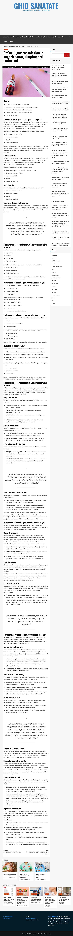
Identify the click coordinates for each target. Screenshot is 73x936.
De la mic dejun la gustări (58, 201)
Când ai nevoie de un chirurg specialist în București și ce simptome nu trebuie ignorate (59, 116)
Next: (38, 852)
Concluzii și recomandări (12, 115)
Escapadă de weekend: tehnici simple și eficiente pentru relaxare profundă (60, 215)
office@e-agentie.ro (31, 918)
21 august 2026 (10, 903)
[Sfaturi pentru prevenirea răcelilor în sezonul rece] (26, 867)
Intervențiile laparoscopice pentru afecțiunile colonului (60, 82)
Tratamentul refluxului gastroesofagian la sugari (19, 112)
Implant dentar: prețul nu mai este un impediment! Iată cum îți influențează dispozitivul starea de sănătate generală (60, 224)
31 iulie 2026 (38, 902)
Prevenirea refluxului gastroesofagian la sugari (19, 110)
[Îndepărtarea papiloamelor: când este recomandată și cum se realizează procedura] (50, 891)
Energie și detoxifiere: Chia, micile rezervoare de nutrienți (60, 178)
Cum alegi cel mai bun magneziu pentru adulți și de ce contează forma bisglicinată (59, 207)
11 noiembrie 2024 (27, 879)
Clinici (53, 263)
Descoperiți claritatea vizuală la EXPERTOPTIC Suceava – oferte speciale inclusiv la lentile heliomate (60, 170)
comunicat (7, 64)
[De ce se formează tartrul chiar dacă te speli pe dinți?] (64, 891)
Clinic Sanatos (6, 918)
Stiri (53, 300)
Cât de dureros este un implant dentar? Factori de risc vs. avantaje (60, 231)
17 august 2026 (24, 905)
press (22, 879)
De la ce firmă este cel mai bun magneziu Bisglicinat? (59, 137)
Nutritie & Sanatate (7, 916)
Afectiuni (5, 49)
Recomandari (54, 37)
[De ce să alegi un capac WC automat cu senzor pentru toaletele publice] (8, 891)
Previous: (12, 851)
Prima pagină (5, 46)
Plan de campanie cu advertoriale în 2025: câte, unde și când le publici (60, 244)
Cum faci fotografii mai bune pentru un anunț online (59, 122)
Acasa (5, 37)
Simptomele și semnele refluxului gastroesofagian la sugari (22, 107)
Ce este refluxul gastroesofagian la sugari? (17, 104)
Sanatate (10, 37)
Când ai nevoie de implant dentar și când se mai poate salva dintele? (60, 102)
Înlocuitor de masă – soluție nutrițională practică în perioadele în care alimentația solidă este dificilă (60, 194)
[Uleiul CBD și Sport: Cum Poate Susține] (9, 867)
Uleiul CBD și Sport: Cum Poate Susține (10, 875)
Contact (11, 41)
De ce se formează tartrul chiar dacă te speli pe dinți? (59, 96)
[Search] (70, 36)
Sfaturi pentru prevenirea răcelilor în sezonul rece (25, 876)
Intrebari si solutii (40, 37)
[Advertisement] (36, 24)
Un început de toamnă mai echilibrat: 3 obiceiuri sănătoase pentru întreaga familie (60, 75)
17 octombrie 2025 (13, 877)
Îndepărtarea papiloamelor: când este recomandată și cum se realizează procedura (60, 89)
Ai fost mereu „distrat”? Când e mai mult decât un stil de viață (60, 162)
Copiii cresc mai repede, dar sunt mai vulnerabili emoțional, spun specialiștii (60, 130)
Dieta (53, 269)
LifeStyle (54, 280)
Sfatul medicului (17, 37)
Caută (53, 49)
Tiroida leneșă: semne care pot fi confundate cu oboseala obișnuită (60, 108)
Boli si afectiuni (30, 37)
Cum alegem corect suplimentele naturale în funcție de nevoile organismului (60, 185)
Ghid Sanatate (36, 5)
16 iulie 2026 (48, 906)
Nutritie (54, 286)
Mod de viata (61, 37)
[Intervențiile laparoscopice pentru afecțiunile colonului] (36, 891)
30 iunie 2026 (62, 903)
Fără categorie (55, 275)
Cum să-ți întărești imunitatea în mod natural (40, 876)
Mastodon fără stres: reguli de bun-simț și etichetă (60, 238)
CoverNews (41, 933)
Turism (53, 303)
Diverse (5, 41)
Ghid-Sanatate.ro (53, 916)
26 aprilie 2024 (13, 64)
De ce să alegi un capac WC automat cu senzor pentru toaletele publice (58, 67)
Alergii (23, 37)
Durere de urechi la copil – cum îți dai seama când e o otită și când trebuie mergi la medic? (60, 144)
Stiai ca (48, 37)
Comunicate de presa (57, 266)
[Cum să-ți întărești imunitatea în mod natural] (42, 867)
